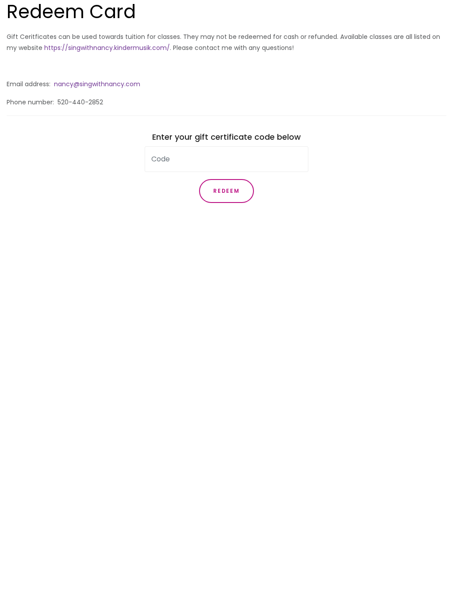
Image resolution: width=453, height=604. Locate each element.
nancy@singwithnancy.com (97, 84)
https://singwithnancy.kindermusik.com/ (107, 47)
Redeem (226, 191)
